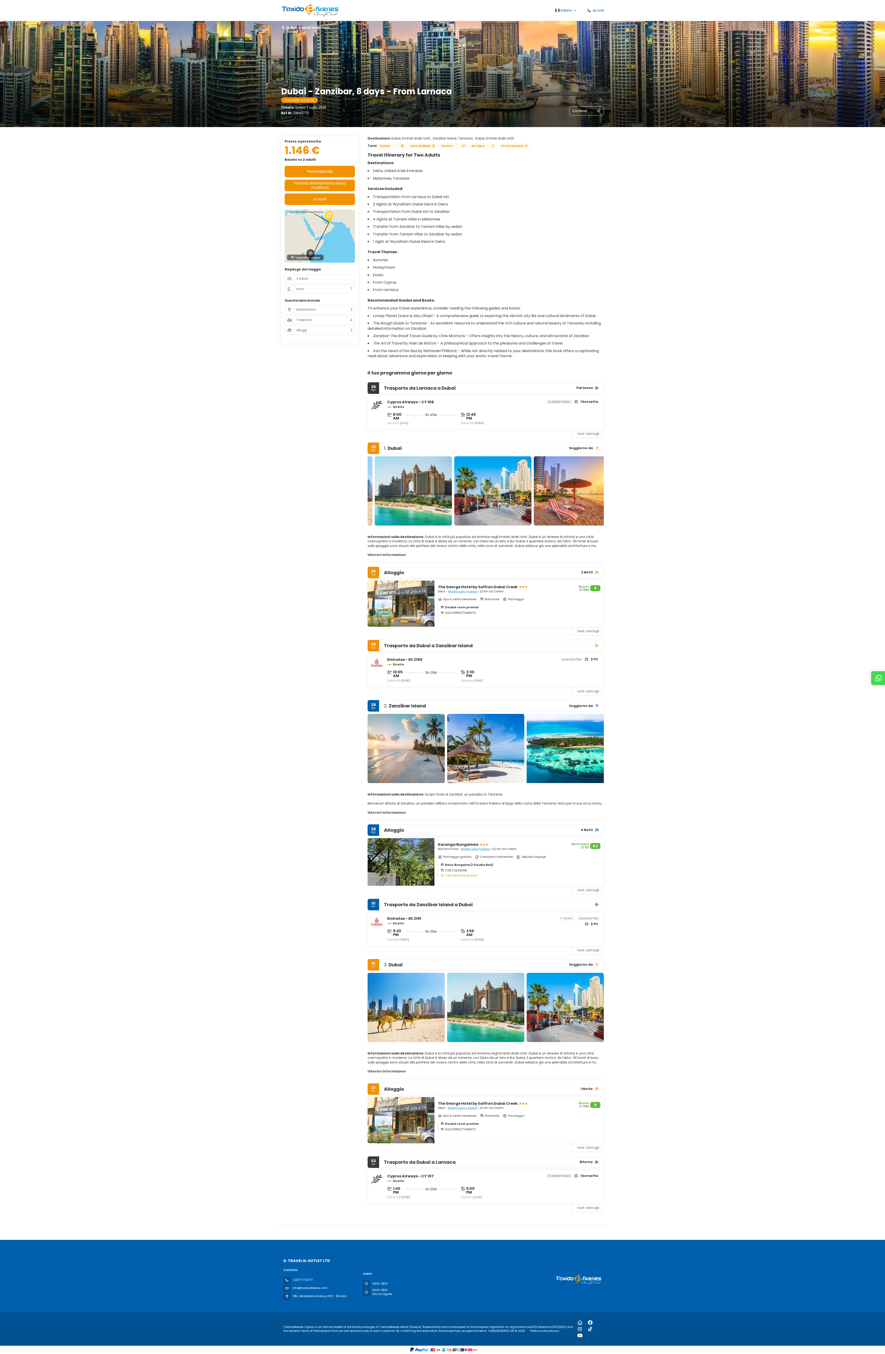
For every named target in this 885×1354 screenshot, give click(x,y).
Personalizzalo (320, 171)
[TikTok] (590, 1329)
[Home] (580, 1322)
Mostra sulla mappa (463, 591)
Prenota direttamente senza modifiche (320, 185)
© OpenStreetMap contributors (305, 212)
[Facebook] (590, 1322)
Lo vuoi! (319, 199)
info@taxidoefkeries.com (310, 1288)
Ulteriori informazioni (387, 554)
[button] (376, 491)
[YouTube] (580, 1335)
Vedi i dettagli (588, 433)
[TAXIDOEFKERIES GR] (578, 1279)
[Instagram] (580, 1329)
